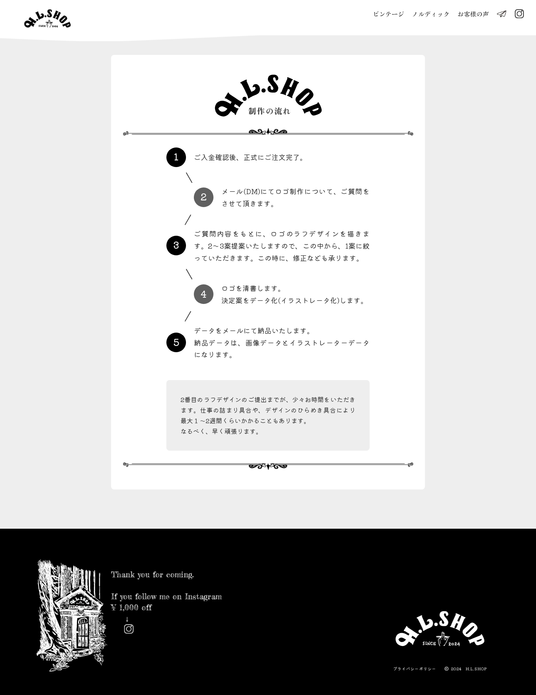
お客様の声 (473, 13)
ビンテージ (388, 13)
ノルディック (431, 13)
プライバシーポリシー (414, 668)
